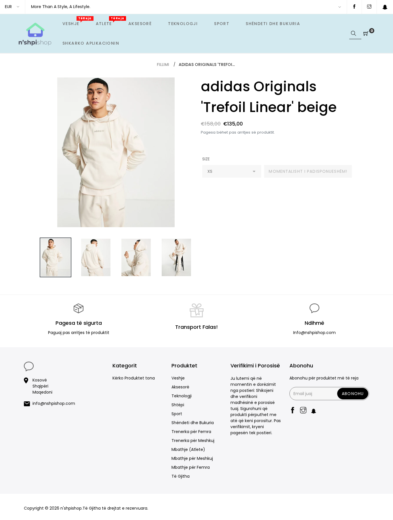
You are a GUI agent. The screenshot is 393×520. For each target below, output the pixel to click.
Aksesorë (180, 387)
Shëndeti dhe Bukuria (192, 423)
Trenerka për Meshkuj (192, 440)
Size (206, 159)
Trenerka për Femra (191, 431)
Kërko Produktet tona (133, 378)
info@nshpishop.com (54, 403)
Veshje (178, 378)
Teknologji (181, 396)
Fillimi (163, 64)
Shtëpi (177, 405)
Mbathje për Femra (190, 467)
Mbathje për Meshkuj (192, 458)
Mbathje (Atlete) (188, 449)
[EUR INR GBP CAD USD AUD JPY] (12, 7)
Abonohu (353, 393)
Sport (176, 414)
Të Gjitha (180, 476)
